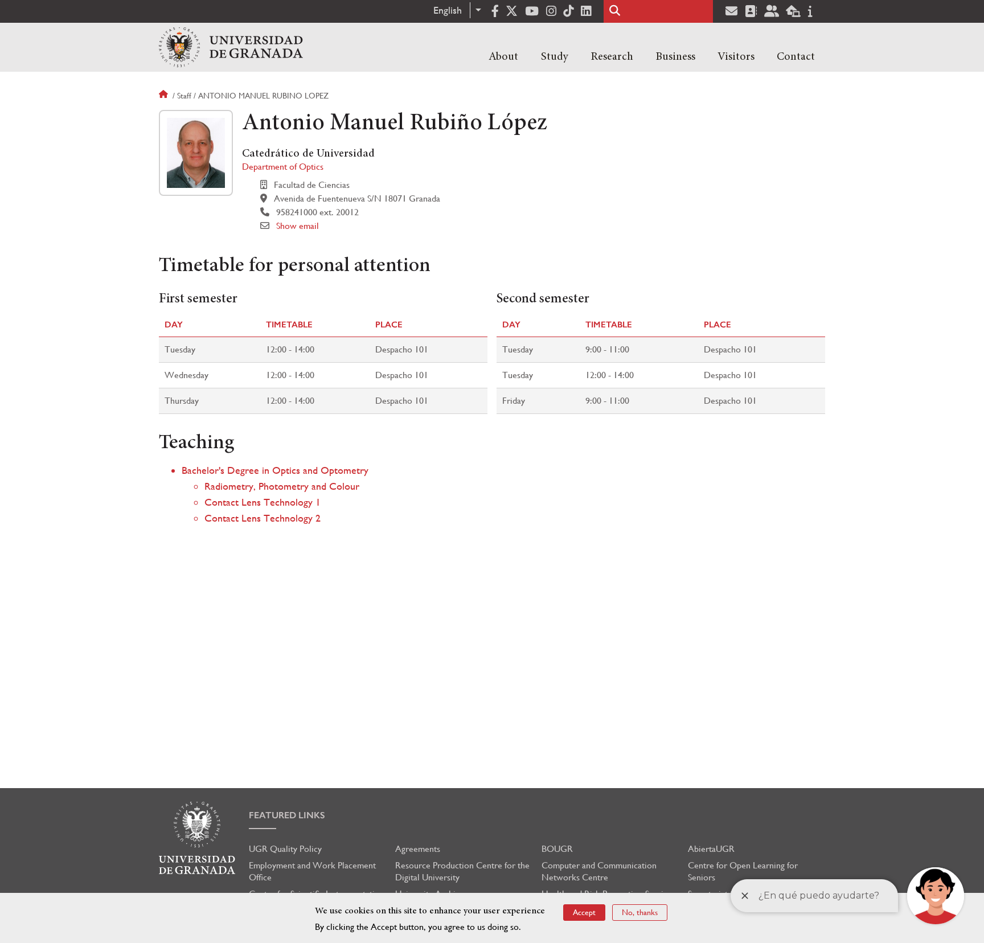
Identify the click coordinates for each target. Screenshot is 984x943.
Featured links (287, 815)
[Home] (231, 47)
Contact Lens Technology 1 (262, 502)
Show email (297, 225)
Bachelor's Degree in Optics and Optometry (275, 470)
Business (675, 57)
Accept (584, 912)
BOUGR (557, 848)
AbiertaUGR (711, 848)
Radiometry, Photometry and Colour (281, 486)
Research (612, 57)
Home (164, 95)
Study (554, 57)
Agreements (417, 848)
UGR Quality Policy (285, 848)
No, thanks (640, 912)
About (503, 57)
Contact (796, 57)
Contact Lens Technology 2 (262, 518)
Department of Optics (282, 166)
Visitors (736, 57)
